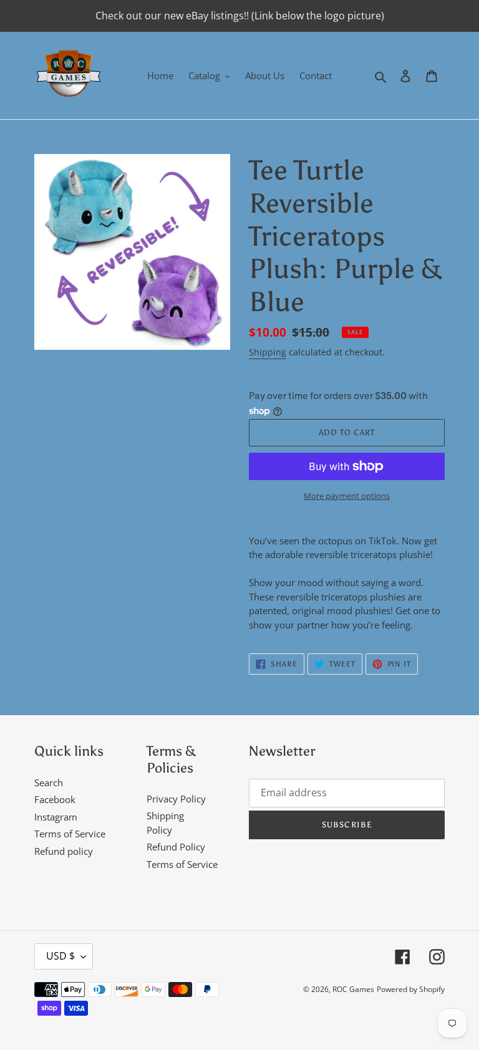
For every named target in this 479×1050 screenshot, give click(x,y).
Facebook (54, 799)
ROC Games (353, 989)
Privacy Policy (176, 798)
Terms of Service (69, 833)
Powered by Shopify (411, 989)
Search (48, 782)
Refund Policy (176, 846)
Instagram (55, 817)
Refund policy (63, 851)
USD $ (60, 956)
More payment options (347, 495)
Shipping (267, 352)
